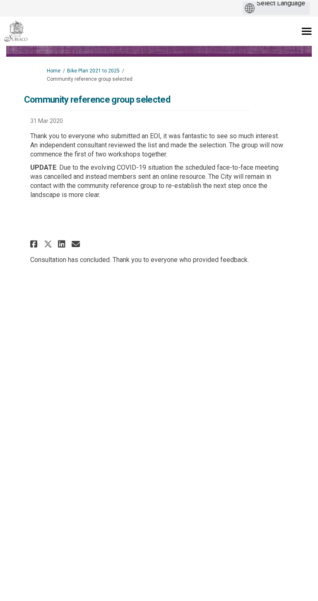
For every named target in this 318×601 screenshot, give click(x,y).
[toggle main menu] (306, 31)
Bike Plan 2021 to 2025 (93, 71)
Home (53, 71)
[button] (35, 244)
